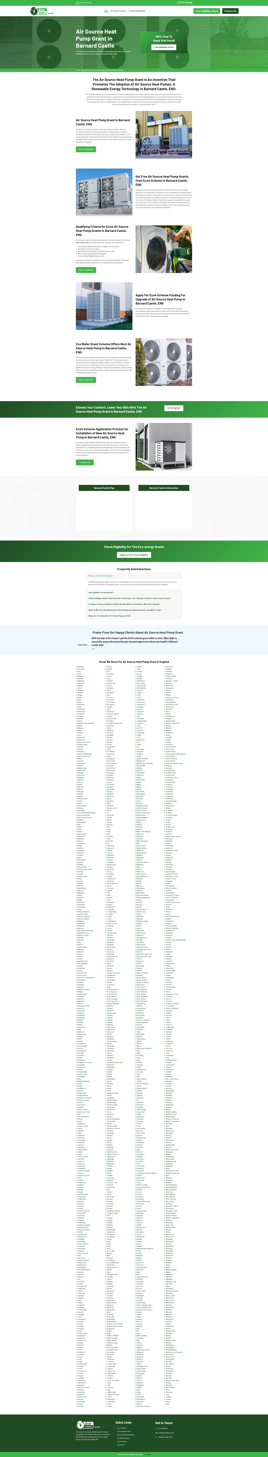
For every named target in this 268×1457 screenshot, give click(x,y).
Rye (137, 1331)
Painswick (139, 1098)
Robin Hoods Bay (142, 1277)
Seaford (139, 1376)
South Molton (170, 756)
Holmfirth (110, 1185)
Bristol (79, 1039)
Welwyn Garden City (172, 1173)
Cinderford (81, 1246)
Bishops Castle (82, 914)
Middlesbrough (141, 853)
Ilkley (108, 1256)
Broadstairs (81, 1044)
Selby (138, 1390)
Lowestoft (140, 730)
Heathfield (110, 1098)
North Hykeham (141, 989)
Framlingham (111, 921)
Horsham (110, 1206)
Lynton (138, 756)
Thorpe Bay (170, 1006)
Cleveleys (80, 1274)
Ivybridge (110, 1277)
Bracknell (80, 985)
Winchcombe (170, 1296)
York (167, 1404)
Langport (110, 1369)
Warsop (168, 1135)
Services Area (121, 1441)
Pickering (139, 1147)
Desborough (111, 683)
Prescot (139, 1192)
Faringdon (110, 862)
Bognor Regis (82, 947)
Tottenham (169, 1041)
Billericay (80, 891)
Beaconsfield (81, 834)
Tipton (168, 1020)
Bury (79, 1114)
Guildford (110, 1011)
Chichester (81, 1216)
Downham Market (113, 714)
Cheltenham (81, 1199)
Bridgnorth (81, 1013)
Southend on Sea (172, 777)
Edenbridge (110, 789)
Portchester (140, 1166)
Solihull (168, 742)
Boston (79, 966)
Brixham (80, 1041)
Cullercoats (81, 1380)
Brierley (79, 1025)
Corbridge (80, 1314)
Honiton (109, 1192)
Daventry (80, 1406)
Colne (79, 1300)
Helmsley (110, 1114)
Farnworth (110, 869)
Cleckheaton (81, 1265)
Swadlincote (170, 931)
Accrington (81, 669)
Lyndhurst (139, 754)
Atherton (80, 766)
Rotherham (140, 1296)
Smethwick (169, 733)
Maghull (139, 770)
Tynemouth (170, 1070)
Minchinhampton (142, 876)
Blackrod (80, 928)
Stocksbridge (170, 872)
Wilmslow (169, 1284)
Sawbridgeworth (142, 1366)
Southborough (171, 773)
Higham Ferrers (112, 1154)
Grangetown (111, 975)
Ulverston (169, 1074)
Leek (108, 1385)
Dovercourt (111, 712)
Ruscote (139, 1324)
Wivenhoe (169, 1333)
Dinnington (110, 693)
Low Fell (139, 728)
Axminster (80, 775)
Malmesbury (140, 780)
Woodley (169, 1362)
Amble (79, 707)
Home (106, 11)
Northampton (141, 1008)
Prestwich (139, 1197)
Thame (168, 980)
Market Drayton (141, 810)
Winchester (170, 1300)
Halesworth (111, 1029)
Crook (79, 1359)
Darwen (80, 1404)
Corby (79, 1317)
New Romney (141, 945)
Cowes (79, 1331)
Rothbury (139, 1293)
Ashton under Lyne (83, 756)
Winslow (169, 1314)
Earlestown (111, 754)
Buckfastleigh (82, 1072)
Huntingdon (111, 1237)
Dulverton (110, 733)
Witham (168, 1324)
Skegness (169, 719)
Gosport (110, 971)
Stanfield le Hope (171, 850)
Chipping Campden (83, 1225)
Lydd (138, 742)
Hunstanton (111, 1234)
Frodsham (110, 926)
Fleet (108, 900)
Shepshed (169, 674)
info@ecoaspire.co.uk (166, 1433)
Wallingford (170, 1105)
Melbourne (140, 834)
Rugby (138, 1317)
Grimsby (110, 1008)
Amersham (81, 712)
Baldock (80, 789)
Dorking (109, 707)
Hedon (109, 1112)
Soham (168, 740)
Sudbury (168, 919)
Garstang (110, 938)
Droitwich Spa (111, 719)
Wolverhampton (171, 1350)
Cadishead (81, 1124)
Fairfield (109, 850)
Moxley (138, 907)
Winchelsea (170, 1298)
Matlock (139, 829)
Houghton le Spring (113, 1211)
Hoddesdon (111, 1178)
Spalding (169, 803)
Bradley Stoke (82, 994)
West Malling (170, 1194)
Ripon (138, 1274)
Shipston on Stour (172, 697)
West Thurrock (171, 1199)
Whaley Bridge (170, 1227)
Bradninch (80, 996)
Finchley (109, 898)
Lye (137, 747)
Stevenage (169, 865)
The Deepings (170, 987)
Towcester (169, 1051)
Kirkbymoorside (112, 1343)
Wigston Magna (171, 1270)
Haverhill (110, 1084)
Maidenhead (140, 773)
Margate (139, 803)
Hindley (109, 1168)
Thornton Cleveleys (172, 1004)
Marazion (139, 799)
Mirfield (138, 883)
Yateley (168, 1397)
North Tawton (141, 999)
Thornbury (169, 996)
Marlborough (140, 820)
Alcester (80, 679)
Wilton (168, 1286)
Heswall (109, 1140)
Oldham (139, 1044)
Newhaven (140, 961)
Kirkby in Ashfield (113, 1336)
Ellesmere (110, 806)
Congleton (81, 1305)
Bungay (79, 1086)
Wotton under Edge (172, 1380)
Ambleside (81, 709)
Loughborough (141, 721)
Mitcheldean (140, 888)
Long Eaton (140, 700)
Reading (139, 1241)
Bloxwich (80, 940)
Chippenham (81, 1223)
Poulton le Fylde (141, 1185)
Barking (79, 796)
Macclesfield (140, 766)
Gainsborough (112, 933)
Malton (138, 787)
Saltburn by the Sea (143, 1350)
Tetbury (168, 975)
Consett (80, 1312)
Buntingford (81, 1088)
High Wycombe (112, 1152)
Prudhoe (139, 1206)
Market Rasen (141, 815)
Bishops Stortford (83, 916)
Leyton (138, 669)
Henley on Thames (113, 1128)
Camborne (81, 1138)
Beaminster (81, 836)
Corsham (80, 1321)
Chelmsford (81, 1197)
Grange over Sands (113, 973)
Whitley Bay (170, 1246)
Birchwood (81, 902)
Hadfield (109, 1018)
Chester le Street (83, 1211)
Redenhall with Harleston (144, 1249)
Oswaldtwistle (141, 1070)
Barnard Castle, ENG (165, 1437)
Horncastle (110, 1197)
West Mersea (170, 1197)
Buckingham (81, 1077)
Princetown (140, 1204)
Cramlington (81, 1336)
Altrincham (81, 704)
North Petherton (142, 992)
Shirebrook (169, 700)
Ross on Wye (141, 1291)
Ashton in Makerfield (84, 754)
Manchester (140, 792)
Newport (139, 968)
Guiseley (110, 1015)
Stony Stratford (171, 888)
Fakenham (110, 855)
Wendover (169, 1180)
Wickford (169, 1258)
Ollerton (139, 1046)
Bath (79, 825)
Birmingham (81, 907)
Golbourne (110, 959)
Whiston (168, 1230)
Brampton (80, 1001)
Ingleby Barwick (112, 1267)
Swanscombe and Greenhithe (176, 940)
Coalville (80, 1284)
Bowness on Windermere (86, 978)
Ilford (109, 1249)
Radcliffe (139, 1216)
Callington (80, 1131)
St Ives (168, 820)
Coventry (80, 1329)
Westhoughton (171, 1213)
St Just (168, 825)
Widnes (168, 1265)
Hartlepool (110, 1058)
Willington (169, 1279)
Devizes (109, 686)
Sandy (138, 1364)
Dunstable (110, 735)
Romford (139, 1286)
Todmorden (170, 1027)
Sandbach (139, 1352)
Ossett (138, 1067)
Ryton (138, 1333)
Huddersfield (111, 1230)
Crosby (79, 1362)
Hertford (110, 1135)
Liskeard (139, 679)
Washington (170, 1140)
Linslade (139, 676)
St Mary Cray (170, 827)
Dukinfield (110, 730)
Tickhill (168, 1013)
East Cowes (111, 761)
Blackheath (81, 924)
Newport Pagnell (142, 973)
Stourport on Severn (173, 895)
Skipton (168, 726)
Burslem (80, 1107)
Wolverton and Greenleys (174, 1352)
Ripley (138, 1272)
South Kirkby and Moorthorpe (176, 754)
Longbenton (140, 704)
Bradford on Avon (83, 989)
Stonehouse (170, 886)
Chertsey (80, 1201)
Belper (79, 858)
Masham (139, 827)
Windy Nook (170, 1307)
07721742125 (185, 2)
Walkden (169, 1100)
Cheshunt (80, 1206)
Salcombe (139, 1338)
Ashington (80, 752)
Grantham (110, 978)
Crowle (79, 1369)
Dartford (80, 1399)
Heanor (109, 1095)
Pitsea (138, 1150)
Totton (168, 1046)
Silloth (168, 712)
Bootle (79, 956)
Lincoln (138, 674)
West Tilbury (170, 1201)
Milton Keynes (141, 874)
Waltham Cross (171, 1114)
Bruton (79, 1070)
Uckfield (168, 1072)
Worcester (169, 1369)
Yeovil (168, 1402)
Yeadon (168, 1399)
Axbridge (80, 773)
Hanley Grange (112, 1041)
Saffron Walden (141, 1336)
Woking (168, 1343)
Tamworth (169, 956)
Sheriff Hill (169, 686)
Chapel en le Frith (83, 1175)
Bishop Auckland (83, 912)
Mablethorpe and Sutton (144, 763)
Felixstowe (110, 881)
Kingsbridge (111, 1319)
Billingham (80, 893)
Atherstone (81, 763)
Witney (168, 1329)
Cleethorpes (81, 1267)
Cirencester (81, 1249)
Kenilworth (110, 1291)
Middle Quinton (141, 848)
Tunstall (168, 1062)
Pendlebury (140, 1117)
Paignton (139, 1095)
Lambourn (110, 1359)
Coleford (80, 1296)
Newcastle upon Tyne (143, 956)
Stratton (168, 905)
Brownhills (80, 1065)
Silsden (168, 714)
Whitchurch (170, 1234)
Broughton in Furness (84, 1062)
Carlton (79, 1154)
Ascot (79, 735)
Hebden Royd (111, 1103)
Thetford (169, 989)
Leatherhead (111, 1373)
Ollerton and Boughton (144, 1048)
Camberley (81, 1135)
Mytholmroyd (140, 912)
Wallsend (169, 1107)
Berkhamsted (82, 867)
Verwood (169, 1088)
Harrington (110, 1048)
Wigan (168, 1267)
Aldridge (80, 686)
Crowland (80, 1366)
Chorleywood (82, 1234)
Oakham (139, 1037)
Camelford (81, 1142)
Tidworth (169, 1015)
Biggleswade (81, 888)
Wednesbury (170, 1157)
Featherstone (111, 879)
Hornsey (110, 1201)
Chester (80, 1208)
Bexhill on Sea (82, 876)
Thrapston (169, 1011)
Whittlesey (169, 1253)
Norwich (139, 1025)
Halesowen (111, 1027)
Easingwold (111, 759)
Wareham (169, 1128)
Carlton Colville (82, 1157)
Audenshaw (81, 770)
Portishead (140, 1171)
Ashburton (81, 740)
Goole (109, 963)
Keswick (110, 1296)
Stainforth (169, 839)
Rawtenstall (140, 1237)
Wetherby (169, 1220)
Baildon (79, 784)
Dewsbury (110, 688)
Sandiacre (139, 1357)
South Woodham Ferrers (174, 763)
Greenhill (110, 1006)
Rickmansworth (141, 1267)
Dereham (110, 681)
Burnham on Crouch (84, 1098)
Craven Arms (81, 1340)
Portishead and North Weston (146, 1173)
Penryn (138, 1126)
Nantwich (139, 919)
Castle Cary (81, 1164)
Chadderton (81, 1168)
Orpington (139, 1065)
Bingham (80, 898)
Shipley (168, 695)
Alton (79, 700)
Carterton (80, 1161)
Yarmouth (169, 1392)
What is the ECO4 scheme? (101, 576)
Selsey (138, 1392)
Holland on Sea (112, 1183)
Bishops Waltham (83, 919)
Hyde (108, 1241)
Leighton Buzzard (113, 1395)
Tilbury (168, 1018)
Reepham (139, 1256)
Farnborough (111, 865)
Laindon (109, 1357)
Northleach (140, 1013)
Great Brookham (112, 989)
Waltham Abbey (171, 1112)
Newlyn (138, 963)
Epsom (109, 822)
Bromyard (80, 1053)
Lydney (138, 745)
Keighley (110, 1284)
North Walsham (141, 1001)
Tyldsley (168, 1067)
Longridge (139, 707)
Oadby (138, 1032)
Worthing (169, 1378)
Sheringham (170, 688)
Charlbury (80, 1180)
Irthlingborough (112, 1274)
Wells (167, 1168)
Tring (167, 1053)
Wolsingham (170, 1347)
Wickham (169, 1260)
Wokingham (170, 1345)
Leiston (109, 1397)
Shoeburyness (171, 702)
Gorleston (110, 966)
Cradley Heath (82, 1333)
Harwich (109, 1060)
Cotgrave (80, 1326)
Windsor (168, 1305)
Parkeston (139, 1103)
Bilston (79, 895)
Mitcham (139, 886)
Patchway (139, 1107)
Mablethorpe (140, 761)
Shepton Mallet (171, 676)
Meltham (139, 839)
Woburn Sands (171, 1340)
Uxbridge (169, 1084)
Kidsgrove (110, 1305)
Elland (109, 803)
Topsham (169, 1032)
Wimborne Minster (172, 1291)
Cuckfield (80, 1378)
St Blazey (169, 813)
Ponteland (139, 1161)
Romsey (139, 1289)
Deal (108, 671)
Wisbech (169, 1321)
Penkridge (139, 1121)
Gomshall (110, 961)
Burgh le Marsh (82, 1095)
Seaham (139, 1378)
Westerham (170, 1208)
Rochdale (139, 1279)
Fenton (109, 886)
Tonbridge (169, 1029)
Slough (168, 730)
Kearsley (110, 1282)
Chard (79, 1178)
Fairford (109, 853)
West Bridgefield (171, 1187)
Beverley (80, 872)
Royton (138, 1314)
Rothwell (139, 1298)
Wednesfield (170, 1159)
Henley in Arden (112, 1126)
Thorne (168, 999)
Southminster (170, 782)
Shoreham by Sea (172, 704)
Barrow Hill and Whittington (86, 813)
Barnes (79, 801)
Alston (79, 697)
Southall (168, 766)
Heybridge (110, 1147)
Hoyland (109, 1225)
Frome (109, 928)
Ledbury (109, 1378)
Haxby (109, 1088)
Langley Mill (111, 1366)
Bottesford (81, 968)
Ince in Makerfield (113, 1263)
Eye (108, 843)
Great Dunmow (112, 992)
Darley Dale (81, 1392)
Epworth (110, 825)
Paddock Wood (141, 1088)
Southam (169, 768)
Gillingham (110, 942)
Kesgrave (110, 1293)
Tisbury (168, 1022)
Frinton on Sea (112, 924)
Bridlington (81, 1018)
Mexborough (140, 846)
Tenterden (169, 973)
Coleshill (80, 1298)
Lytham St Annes (142, 759)
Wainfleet (169, 1095)
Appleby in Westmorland (85, 723)
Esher (109, 829)
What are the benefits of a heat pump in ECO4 (110, 616)
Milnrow (139, 869)
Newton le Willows (142, 982)
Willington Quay (171, 1282)
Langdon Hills (111, 1364)
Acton (79, 674)
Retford (139, 1260)
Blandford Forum (83, 933)
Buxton (79, 1121)
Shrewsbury (170, 707)
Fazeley (109, 876)
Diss (108, 695)
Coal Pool (80, 1282)
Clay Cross (81, 1258)
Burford (80, 1091)
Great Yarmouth (112, 1001)
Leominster (111, 1399)
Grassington (111, 980)
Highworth (110, 1164)
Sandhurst (139, 1354)
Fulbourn (110, 931)
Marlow (138, 822)
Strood (168, 912)
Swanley (168, 938)
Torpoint (169, 1034)
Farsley (109, 872)
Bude (79, 1079)
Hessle (109, 1138)
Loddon (139, 693)
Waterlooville (170, 1145)
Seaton (138, 1380)
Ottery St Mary (141, 1079)
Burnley (79, 1103)
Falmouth (110, 858)
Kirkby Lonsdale (112, 1338)
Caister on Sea (82, 1126)
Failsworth (110, 846)
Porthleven (140, 1168)
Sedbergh (139, 1383)
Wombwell (169, 1354)
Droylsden (110, 726)
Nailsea (138, 914)
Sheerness (169, 667)
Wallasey (169, 1103)
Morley (138, 900)
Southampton (170, 770)
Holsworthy (111, 1187)
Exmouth (110, 841)
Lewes (109, 1404)
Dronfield (110, 721)
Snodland (169, 737)
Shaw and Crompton (143, 1406)
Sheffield (169, 669)
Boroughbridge (82, 963)
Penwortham (140, 1128)
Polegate (139, 1157)
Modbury (139, 891)
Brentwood (81, 1011)
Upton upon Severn (172, 1079)
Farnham (110, 867)
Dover (109, 709)
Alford (79, 688)
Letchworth (111, 1402)
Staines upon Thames (173, 836)
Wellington (169, 1164)
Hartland (110, 1055)
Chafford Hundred (83, 1171)
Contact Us (230, 10)
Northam (139, 1006)
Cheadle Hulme (82, 1194)
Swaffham (169, 933)
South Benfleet (171, 747)
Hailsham (110, 1025)
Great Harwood (112, 994)
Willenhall (169, 1274)
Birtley (79, 909)
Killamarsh (110, 1307)
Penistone (139, 1119)
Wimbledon (169, 1289)
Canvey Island (82, 1150)
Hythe (109, 1244)
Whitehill (168, 1244)
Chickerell (80, 1218)
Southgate (169, 780)
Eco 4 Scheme (122, 1428)
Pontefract (140, 1159)
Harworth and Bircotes (114, 1062)
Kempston (110, 1286)
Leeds (109, 1383)
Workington (170, 1371)
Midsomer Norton (142, 862)
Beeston (80, 855)
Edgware (110, 792)
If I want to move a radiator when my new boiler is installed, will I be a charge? (124, 604)
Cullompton (81, 1383)
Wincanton (169, 1293)
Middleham (140, 850)
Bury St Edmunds (83, 1117)
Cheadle (80, 1190)
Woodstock (170, 1364)
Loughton (139, 723)
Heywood (110, 1150)
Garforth (110, 935)
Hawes (109, 1086)
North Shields (141, 994)
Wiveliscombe (170, 1331)
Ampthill (80, 716)
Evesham (110, 836)
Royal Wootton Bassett (144, 1310)
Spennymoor (170, 806)
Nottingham (140, 1027)
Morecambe (140, 893)
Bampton (80, 792)
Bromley (80, 1048)
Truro (167, 1058)
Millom (138, 867)
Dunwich (110, 740)
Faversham (111, 874)
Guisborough (111, 1013)
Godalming (110, 954)
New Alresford (141, 938)
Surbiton (169, 924)
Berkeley (80, 865)
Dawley (109, 667)
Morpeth (139, 902)
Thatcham (169, 982)
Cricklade (80, 1354)
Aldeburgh (80, 681)
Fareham (110, 860)
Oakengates (140, 1034)
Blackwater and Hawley (85, 931)
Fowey (109, 919)
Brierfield (80, 1022)
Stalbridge (169, 841)
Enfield (109, 817)
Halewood (110, 1032)
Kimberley (110, 1314)
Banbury (80, 794)
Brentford (80, 1008)
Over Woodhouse (142, 1084)
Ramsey (139, 1230)
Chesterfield (81, 1213)
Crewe (79, 1350)
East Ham (110, 766)
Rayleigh (139, 1239)
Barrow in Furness (83, 815)
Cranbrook (81, 1338)
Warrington (169, 1133)
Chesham (80, 1204)
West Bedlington (171, 1185)
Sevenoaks (140, 1397)
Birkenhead (81, 905)
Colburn (80, 1291)
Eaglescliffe (111, 747)
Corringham (81, 1319)
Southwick (169, 794)
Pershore (139, 1135)
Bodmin (80, 945)
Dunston (110, 737)
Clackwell (80, 1251)
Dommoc (110, 697)
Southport (169, 784)
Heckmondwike (112, 1105)
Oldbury (139, 1041)
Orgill (138, 1060)
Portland (139, 1175)
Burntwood (81, 1105)
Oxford (138, 1086)
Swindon (169, 942)
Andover (80, 719)
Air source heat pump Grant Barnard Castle (108, 70)
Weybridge (169, 1223)
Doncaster (110, 700)
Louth (138, 726)
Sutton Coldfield (171, 926)
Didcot (109, 690)
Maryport (139, 825)
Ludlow (138, 735)
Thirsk (168, 992)
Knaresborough (112, 1350)
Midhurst (139, 860)
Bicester (80, 881)
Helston (109, 1117)
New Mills (139, 940)
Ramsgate (139, 1232)
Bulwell (79, 1084)
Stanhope (169, 853)
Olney (138, 1051)
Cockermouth (82, 1286)
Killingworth (111, 1310)
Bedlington (81, 850)
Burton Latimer (82, 1110)
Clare (79, 1256)
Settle (138, 1395)
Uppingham (169, 1077)
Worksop (169, 1373)
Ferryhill (109, 891)
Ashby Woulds (82, 745)
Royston (139, 1312)
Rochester (140, 1282)
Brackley (80, 982)
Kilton (109, 1312)
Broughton (81, 1060)
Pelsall (138, 1114)
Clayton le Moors (83, 1260)
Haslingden (110, 1067)
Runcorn (139, 1321)
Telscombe (169, 968)
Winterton (169, 1317)
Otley (138, 1074)
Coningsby (81, 1307)
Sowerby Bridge (171, 801)
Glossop (110, 949)
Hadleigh (110, 1020)
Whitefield (169, 1239)
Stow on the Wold (172, 898)
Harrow (109, 1053)
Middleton (139, 855)
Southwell (169, 792)
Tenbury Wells (170, 971)
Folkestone (111, 907)
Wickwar (169, 1263)
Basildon (80, 820)
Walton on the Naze (172, 1121)
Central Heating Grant (137, 11)
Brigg (79, 1029)
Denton (109, 676)
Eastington (110, 773)
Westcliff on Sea (171, 1206)
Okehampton (140, 1039)
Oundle (138, 1081)
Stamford (169, 848)
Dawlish (109, 669)
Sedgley (139, 1387)
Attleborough (81, 768)
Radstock (139, 1218)
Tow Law (169, 1048)
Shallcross (140, 1402)
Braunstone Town (83, 1006)
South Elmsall (170, 752)
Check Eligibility (86, 149)
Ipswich (109, 1270)
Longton (139, 709)
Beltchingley (81, 860)
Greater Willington (113, 1004)
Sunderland (169, 921)
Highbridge (110, 1159)
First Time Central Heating (125, 1435)
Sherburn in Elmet (172, 681)
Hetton (109, 1142)
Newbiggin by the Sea (143, 949)
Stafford (169, 834)
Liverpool (139, 690)
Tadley (168, 954)
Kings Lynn (110, 1317)
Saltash (139, 1347)
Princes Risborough (143, 1201)
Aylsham (80, 780)
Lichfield (139, 671)
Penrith (138, 1124)
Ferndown (110, 888)
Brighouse (80, 1032)
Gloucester (110, 952)
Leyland (139, 667)
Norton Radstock (142, 1022)
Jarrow (109, 1279)
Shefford (169, 671)
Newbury (139, 952)
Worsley (168, 1376)
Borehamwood (82, 961)
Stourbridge (170, 893)
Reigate (139, 1258)
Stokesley (169, 881)
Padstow (139, 1093)
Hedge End (110, 1107)
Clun (79, 1279)
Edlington (110, 794)
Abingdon (80, 667)
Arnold (79, 730)
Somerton (169, 745)
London (139, 697)
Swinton (168, 945)
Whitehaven (170, 1241)
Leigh (109, 1390)
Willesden (169, 1277)
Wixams (168, 1336)
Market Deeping (141, 808)
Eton (108, 834)
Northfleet (139, 1011)
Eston (109, 832)
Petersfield (140, 1142)
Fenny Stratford (112, 883)
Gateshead (110, 940)
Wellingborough (171, 1161)
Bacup (79, 782)
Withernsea (170, 1326)
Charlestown (81, 1183)
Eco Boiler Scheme (123, 1438)
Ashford (80, 747)
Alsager (80, 695)
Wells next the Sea (172, 1171)
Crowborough (82, 1364)
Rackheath (140, 1213)
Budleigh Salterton (83, 1081)
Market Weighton (142, 817)
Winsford (169, 1310)
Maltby (138, 784)
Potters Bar (140, 1180)
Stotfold (168, 891)
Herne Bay (110, 1133)
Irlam (108, 1272)
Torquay (168, 1037)
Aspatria (80, 761)
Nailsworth (140, 916)
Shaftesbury (140, 1399)
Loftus (138, 695)
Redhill (138, 1251)
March (138, 801)
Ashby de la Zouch (83, 742)
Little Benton (140, 681)
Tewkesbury (170, 978)
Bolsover (80, 952)
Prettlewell (140, 1199)
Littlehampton (141, 688)
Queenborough (141, 1211)
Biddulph (80, 883)
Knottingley (111, 1352)
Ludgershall (140, 733)
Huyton (109, 1239)
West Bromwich (171, 1190)
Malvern (139, 789)
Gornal (109, 968)
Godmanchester (112, 956)
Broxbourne (81, 1067)
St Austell (169, 810)
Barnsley (80, 808)
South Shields (170, 761)
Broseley (80, 1055)
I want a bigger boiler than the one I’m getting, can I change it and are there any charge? (130, 598)
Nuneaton (139, 1029)
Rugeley (139, 1319)
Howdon (110, 1220)
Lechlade (110, 1376)
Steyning (169, 867)
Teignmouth (170, 963)
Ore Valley (139, 1055)
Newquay (139, 975)
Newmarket (140, 966)
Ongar (138, 1053)
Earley (109, 756)
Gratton (109, 982)
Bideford (80, 886)
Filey (108, 893)
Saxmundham (141, 1369)
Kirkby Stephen (112, 1340)
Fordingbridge (111, 912)
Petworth (139, 1145)
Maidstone (140, 775)
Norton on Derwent (142, 1020)
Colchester (81, 1293)
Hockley (109, 1175)
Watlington (169, 1152)
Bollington (80, 949)
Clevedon (80, 1272)
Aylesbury (80, 777)
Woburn (168, 1338)
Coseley (80, 1324)
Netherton (139, 935)
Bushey (79, 1119)
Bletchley (80, 938)
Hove (108, 1216)
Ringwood (139, 1270)
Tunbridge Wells (171, 1060)
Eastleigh (110, 775)
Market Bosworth (142, 806)
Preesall (139, 1190)
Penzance (139, 1131)
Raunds (139, 1234)
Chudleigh (80, 1239)
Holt (108, 1190)
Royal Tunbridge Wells (143, 1307)
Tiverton (168, 1025)
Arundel (80, 733)
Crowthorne (81, 1371)
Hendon (109, 1124)
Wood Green (170, 1357)
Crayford (80, 1345)
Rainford (139, 1220)
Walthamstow (170, 1117)
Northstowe (140, 1015)
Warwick (169, 1138)
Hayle (109, 1091)
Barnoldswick (82, 806)
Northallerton (140, 1004)
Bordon (79, 959)
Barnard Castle (87, 70)
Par (137, 1100)
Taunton (168, 959)
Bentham (80, 862)
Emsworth (110, 815)
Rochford (139, 1284)
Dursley (109, 745)
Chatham (80, 1185)
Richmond (139, 1263)
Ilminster (110, 1258)
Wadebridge (170, 1091)
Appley (79, 726)
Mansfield (139, 796)
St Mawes (169, 829)
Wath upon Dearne (172, 1150)
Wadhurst (169, 1093)
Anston (79, 721)
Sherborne (169, 679)
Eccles (109, 782)
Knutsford (110, 1354)
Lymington (140, 752)
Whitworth (169, 1256)
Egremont (110, 801)
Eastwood (110, 777)
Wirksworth (170, 1319)
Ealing (109, 749)
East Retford (111, 768)
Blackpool (80, 926)
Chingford (80, 1220)
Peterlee (139, 1140)
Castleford (81, 1166)
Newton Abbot (141, 978)
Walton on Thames (172, 1119)
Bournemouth (82, 973)
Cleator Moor (82, 1263)
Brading (80, 992)
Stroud (168, 914)
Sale (137, 1340)
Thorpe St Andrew (172, 1008)
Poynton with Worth (143, 1187)
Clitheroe (80, 1277)
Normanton (140, 985)
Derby (109, 679)
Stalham (168, 843)
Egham (109, 799)
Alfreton (80, 690)
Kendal (109, 1289)
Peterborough (141, 1138)
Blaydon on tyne (82, 935)
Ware (167, 1126)
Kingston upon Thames (115, 1324)
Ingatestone (111, 1265)
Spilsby (168, 808)
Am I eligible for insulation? (101, 592)
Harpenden (110, 1046)
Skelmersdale (170, 721)
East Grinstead (112, 763)
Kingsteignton (111, 1321)
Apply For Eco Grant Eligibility (134, 555)
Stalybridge (169, 846)
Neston (138, 928)
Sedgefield (140, 1385)
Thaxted (168, 985)
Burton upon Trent (83, 1112)
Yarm (167, 1390)
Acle (79, 671)
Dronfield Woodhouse (114, 723)
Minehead (139, 879)
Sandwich (139, 1362)
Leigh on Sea (111, 1392)
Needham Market (142, 921)
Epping (109, 820)
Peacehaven (140, 1112)
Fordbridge (110, 909)
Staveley (169, 860)
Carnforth (80, 1159)
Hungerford (111, 1232)
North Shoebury (141, 996)
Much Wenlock (141, 909)
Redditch (139, 1246)
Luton (138, 737)
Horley (109, 1194)
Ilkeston (109, 1253)
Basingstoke (81, 822)
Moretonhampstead (143, 898)
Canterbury (81, 1147)
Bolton (79, 954)
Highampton (111, 1157)
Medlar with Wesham (143, 832)
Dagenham (81, 1385)
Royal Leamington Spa (144, 1305)
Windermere (170, 1303)
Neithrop (139, 924)
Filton (109, 895)
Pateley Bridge (141, 1110)
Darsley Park (81, 1397)
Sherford (169, 683)
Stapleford (169, 858)
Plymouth (139, 1152)
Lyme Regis (140, 749)
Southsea (169, 787)
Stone (168, 883)
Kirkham (109, 1345)
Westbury (169, 1204)
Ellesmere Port (112, 808)
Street (168, 907)
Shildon (168, 693)
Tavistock (169, 961)
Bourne (79, 971)
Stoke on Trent (171, 879)
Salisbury (139, 1345)
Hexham (110, 1145)
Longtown (139, 712)
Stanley (168, 855)
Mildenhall (139, 865)
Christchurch (81, 1237)
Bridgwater (81, 1015)
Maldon (138, 777)
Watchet (169, 1142)
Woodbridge (170, 1359)
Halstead (110, 1037)
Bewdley (80, 874)
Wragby (168, 1383)
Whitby (168, 1232)
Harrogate (110, 1051)
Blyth (79, 942)
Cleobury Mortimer (83, 1270)
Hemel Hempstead (113, 1119)
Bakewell (80, 787)
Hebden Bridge (112, 1100)
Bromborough (82, 1046)
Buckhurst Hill (82, 1074)
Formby (109, 916)
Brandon (80, 1004)
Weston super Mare (172, 1218)
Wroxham (169, 1385)
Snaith (168, 735)
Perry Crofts (140, 1133)
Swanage (169, 935)
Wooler (168, 1366)
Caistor (79, 1128)
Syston (168, 949)
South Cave (170, 749)
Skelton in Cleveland (173, 723)
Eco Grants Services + (119, 11)
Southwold (169, 799)
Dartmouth (81, 1402)
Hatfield (109, 1072)
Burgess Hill (81, 1093)
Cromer (80, 1357)
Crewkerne (81, 1352)
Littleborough (141, 686)
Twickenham (170, 1065)
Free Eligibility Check (207, 10)
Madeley (139, 768)
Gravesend (110, 985)
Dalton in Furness (83, 1387)
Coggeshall (81, 1289)
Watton (168, 1154)
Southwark (169, 789)
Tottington (169, 1044)
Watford (168, 1147)
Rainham (139, 1223)
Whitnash (169, 1249)
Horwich (110, 1208)
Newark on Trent (142, 947)
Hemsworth (111, 1121)
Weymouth (169, 1225)
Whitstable (169, 1251)
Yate (167, 1395)
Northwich (139, 1018)
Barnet (79, 803)
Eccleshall (110, 784)
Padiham (139, 1091)
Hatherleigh (111, 1079)
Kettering (110, 1298)
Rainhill (138, 1225)
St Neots (169, 832)
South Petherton (171, 759)
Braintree (80, 999)
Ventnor (168, 1086)
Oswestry (139, 1072)
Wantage (169, 1124)
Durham (109, 742)
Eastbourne (111, 770)
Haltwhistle (110, 1039)
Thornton (169, 1001)
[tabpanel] (136, 642)
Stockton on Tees (172, 874)
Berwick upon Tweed (84, 869)
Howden (110, 1218)
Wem (167, 1175)
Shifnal (168, 690)
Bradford (80, 987)
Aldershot (80, 683)
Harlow (109, 1044)
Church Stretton (82, 1244)
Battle (79, 829)
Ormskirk (139, 1062)
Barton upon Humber (84, 817)
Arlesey (80, 728)
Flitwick (109, 905)
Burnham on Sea (83, 1100)
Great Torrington (112, 999)
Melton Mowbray (142, 841)
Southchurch (170, 775)
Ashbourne (81, 737)
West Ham (169, 1192)
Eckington (110, 787)
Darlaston (80, 1390)
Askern (79, 759)
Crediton (80, 1347)
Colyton (80, 1303)
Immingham (111, 1260)
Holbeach (110, 1180)
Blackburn (80, 921)
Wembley (169, 1178)
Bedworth (80, 853)
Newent (139, 959)
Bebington (80, 839)
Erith (108, 827)
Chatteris (80, 1187)
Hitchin (109, 1173)
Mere (138, 843)
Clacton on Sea (82, 1253)
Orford (138, 1058)
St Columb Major (171, 815)
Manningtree (140, 794)
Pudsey (138, 1208)
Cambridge (81, 1140)
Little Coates (140, 683)
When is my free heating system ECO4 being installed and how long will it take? (125, 610)
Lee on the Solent (113, 1380)
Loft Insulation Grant (124, 1431)
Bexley (79, 879)
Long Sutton (140, 702)
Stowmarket (170, 900)
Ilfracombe (110, 1251)
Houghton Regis (112, 1213)
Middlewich (140, 858)
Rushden (139, 1326)
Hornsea (110, 1199)
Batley (79, 827)
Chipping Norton (83, 1227)
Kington (109, 1331)
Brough (79, 1058)
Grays (109, 987)
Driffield (109, 716)
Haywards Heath (112, 1093)
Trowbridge (169, 1055)
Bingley (79, 900)
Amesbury (80, 714)
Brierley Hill (81, 1027)
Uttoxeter (169, 1081)
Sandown (139, 1359)
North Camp (140, 987)
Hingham (110, 1171)
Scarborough (140, 1371)
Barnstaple (81, 810)
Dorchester (111, 702)
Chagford (80, 1173)
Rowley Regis (141, 1303)
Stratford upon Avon (173, 902)
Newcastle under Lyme (144, 954)
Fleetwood (110, 902)
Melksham (139, 836)
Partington (140, 1105)
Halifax (109, 1034)
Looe (138, 716)
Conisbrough (81, 1310)
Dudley (109, 728)
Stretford (169, 909)
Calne (79, 1133)
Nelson (138, 926)
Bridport (80, 1020)
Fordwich (110, 914)
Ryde (138, 1329)
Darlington (80, 1395)
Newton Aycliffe (142, 980)
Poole (138, 1164)
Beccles (80, 841)
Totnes (168, 1039)
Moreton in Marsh (142, 895)
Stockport (169, 869)
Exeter (109, 839)
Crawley (80, 1343)
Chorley (80, 1232)
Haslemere (110, 1065)
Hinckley (110, 1166)
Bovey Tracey (82, 975)
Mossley (139, 905)
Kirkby (109, 1333)
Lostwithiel (140, 719)
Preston (139, 1194)
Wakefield (169, 1098)
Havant (109, 1081)
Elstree (109, 810)
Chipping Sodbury (83, 1230)
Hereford (110, 1131)
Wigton (168, 1272)
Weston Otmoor (171, 1216)
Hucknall (110, 1227)
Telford (168, 966)
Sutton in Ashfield (172, 928)
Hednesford (111, 1110)
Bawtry (79, 832)
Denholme (110, 674)
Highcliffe (110, 1161)
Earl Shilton (111, 752)
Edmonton (110, 796)
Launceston (111, 1371)
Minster (139, 881)
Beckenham (81, 843)
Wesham (169, 1183)
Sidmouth (169, 709)
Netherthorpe (141, 933)
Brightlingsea (81, 1034)
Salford (138, 1343)
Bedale (79, 846)
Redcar (138, 1244)
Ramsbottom (141, 1227)
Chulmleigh (81, 1241)
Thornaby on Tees (172, 994)
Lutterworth (140, 740)
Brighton (80, 1037)
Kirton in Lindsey (112, 1347)
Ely (108, 813)
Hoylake (109, 1223)
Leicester (110, 1387)
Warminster (170, 1131)
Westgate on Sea (172, 1211)
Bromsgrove (81, 1051)
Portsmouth (140, 1178)
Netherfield (140, 931)
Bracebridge (81, 980)
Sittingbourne (170, 716)
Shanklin (139, 1404)
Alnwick (80, 693)
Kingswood (111, 1329)
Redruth (139, 1253)
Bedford (80, 848)
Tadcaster (169, 952)
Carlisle (79, 1152)
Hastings (110, 1070)
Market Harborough (143, 813)
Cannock (80, 1145)
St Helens (169, 817)
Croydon (80, 1373)
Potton (138, 1183)
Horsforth (110, 1204)
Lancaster (110, 1362)
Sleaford (169, 728)
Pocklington (140, 1154)
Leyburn (109, 1406)
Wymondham (170, 1387)
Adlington (80, 676)
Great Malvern (111, 996)
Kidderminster (111, 1303)
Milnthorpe (140, 872)
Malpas (138, 782)
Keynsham (110, 1300)
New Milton (140, 942)
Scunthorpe (140, 1373)
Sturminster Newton (173, 916)
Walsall (168, 1110)
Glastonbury (111, 947)
